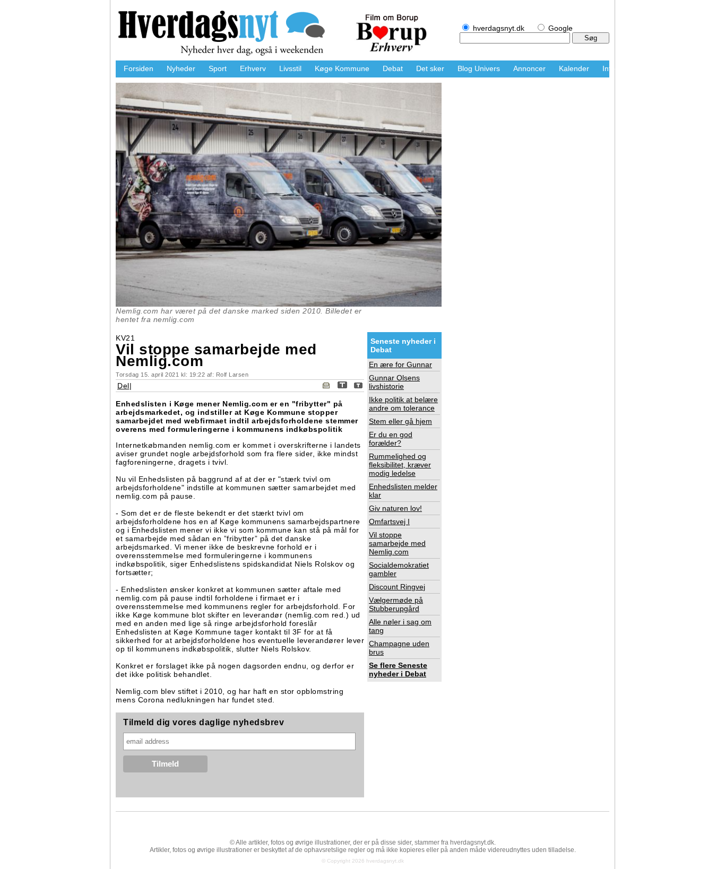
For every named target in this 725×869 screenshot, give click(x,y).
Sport (218, 68)
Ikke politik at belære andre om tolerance (403, 403)
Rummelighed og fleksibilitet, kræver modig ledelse (400, 464)
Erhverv (253, 68)
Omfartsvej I (389, 521)
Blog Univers (479, 68)
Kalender (574, 68)
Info (608, 68)
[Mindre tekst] (358, 385)
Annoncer (529, 68)
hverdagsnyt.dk (227, 34)
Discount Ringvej (397, 587)
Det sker (430, 68)
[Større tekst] (342, 385)
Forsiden (138, 68)
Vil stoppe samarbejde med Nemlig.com (397, 543)
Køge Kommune (342, 68)
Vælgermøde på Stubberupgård (396, 604)
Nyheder (181, 68)
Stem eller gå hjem (400, 421)
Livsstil (290, 68)
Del (123, 385)
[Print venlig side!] (326, 385)
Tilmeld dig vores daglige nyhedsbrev (203, 722)
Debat (393, 68)
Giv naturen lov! (395, 508)
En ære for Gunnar (400, 364)
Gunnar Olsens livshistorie (394, 381)
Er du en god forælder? (390, 438)
